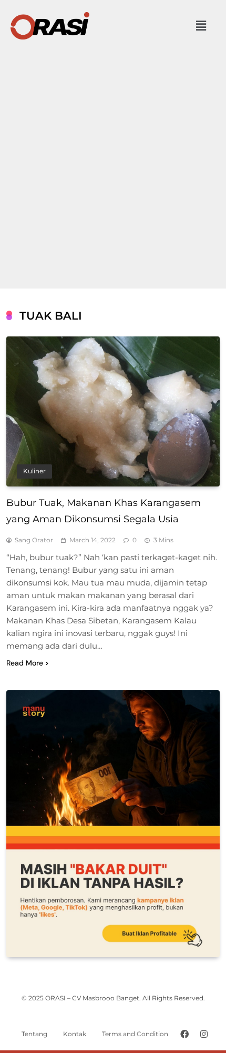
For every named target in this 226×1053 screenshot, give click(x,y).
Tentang (34, 1034)
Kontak (74, 1034)
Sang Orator (34, 540)
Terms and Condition (135, 1034)
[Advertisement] (113, 159)
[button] (201, 26)
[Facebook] (184, 1034)
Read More (24, 663)
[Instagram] (204, 1034)
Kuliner (34, 471)
